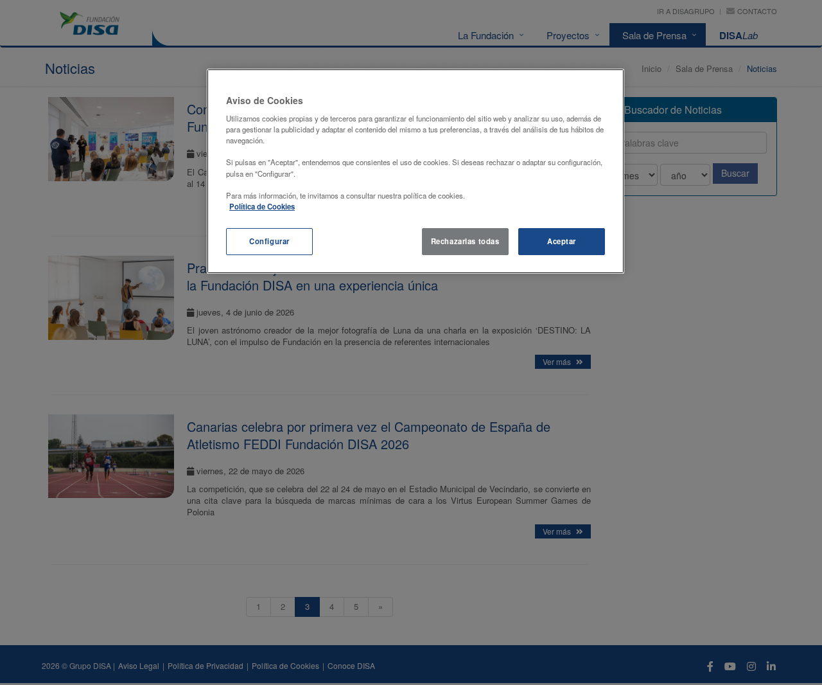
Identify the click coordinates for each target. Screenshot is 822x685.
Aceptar (561, 241)
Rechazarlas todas (465, 241)
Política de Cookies (262, 206)
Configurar (269, 241)
